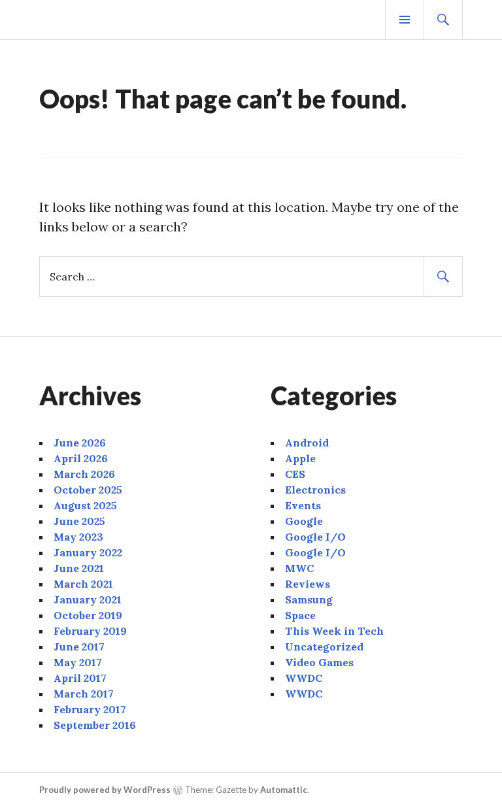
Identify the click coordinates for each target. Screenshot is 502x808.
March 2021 (83, 583)
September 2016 (95, 725)
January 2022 (88, 552)
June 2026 (80, 442)
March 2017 (84, 693)
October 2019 (88, 615)
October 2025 (88, 489)
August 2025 (85, 505)
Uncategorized (324, 646)
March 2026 (84, 473)
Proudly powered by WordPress (105, 789)
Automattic (283, 789)
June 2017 (79, 646)
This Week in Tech (334, 630)
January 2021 (88, 599)
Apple (300, 458)
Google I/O (315, 536)
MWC (299, 568)
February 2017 (90, 709)
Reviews (307, 583)
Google (304, 521)
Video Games (319, 662)
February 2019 (90, 630)
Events (303, 505)
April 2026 (81, 458)
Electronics (315, 489)
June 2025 (79, 521)
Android (307, 442)
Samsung (309, 599)
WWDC (303, 677)
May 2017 (78, 662)
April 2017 (80, 677)
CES (295, 473)
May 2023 (78, 536)
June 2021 (79, 568)
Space (300, 615)
